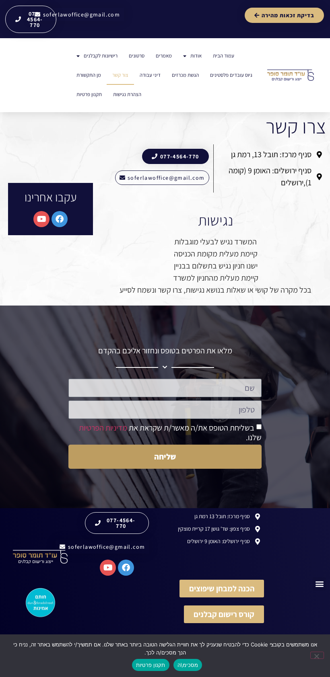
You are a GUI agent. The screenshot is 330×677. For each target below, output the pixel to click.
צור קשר (120, 75)
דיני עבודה (150, 75)
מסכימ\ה (187, 665)
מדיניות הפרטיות (103, 428)
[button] (319, 584)
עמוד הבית (223, 55)
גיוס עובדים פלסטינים (231, 75)
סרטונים (136, 55)
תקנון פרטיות (89, 94)
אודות (196, 55)
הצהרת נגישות (127, 94)
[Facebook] (60, 219)
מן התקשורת (88, 75)
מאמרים (164, 55)
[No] (317, 655)
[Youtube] (41, 219)
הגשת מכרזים (185, 75)
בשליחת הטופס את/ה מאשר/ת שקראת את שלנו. (170, 433)
